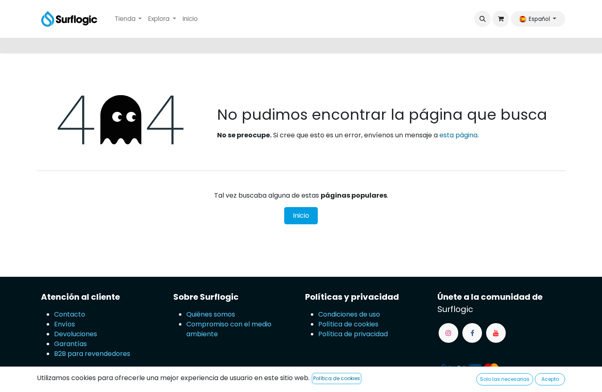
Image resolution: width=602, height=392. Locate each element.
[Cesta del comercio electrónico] (500, 19)
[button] (482, 19)
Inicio (301, 215)
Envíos (64, 324)
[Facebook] (472, 333)
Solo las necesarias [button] (505, 379)
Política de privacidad (353, 334)
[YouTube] (496, 333)
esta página (458, 135)
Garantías (70, 344)
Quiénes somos (210, 314)
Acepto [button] (550, 379)
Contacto (69, 314)
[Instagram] (448, 333)
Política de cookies (348, 324)
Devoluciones (76, 334)
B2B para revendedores (92, 353)
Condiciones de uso (349, 314)
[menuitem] (128, 19)
